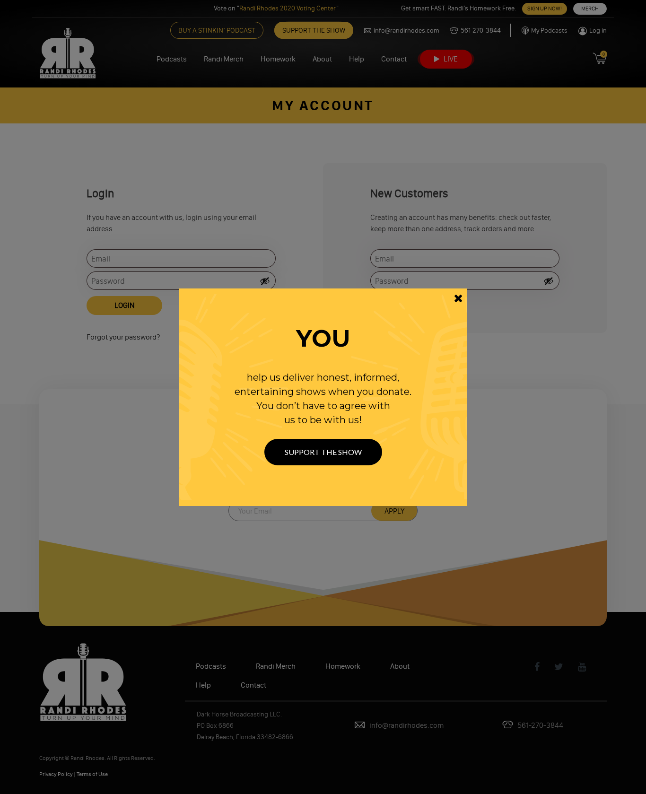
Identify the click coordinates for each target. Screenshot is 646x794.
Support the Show (323, 451)
